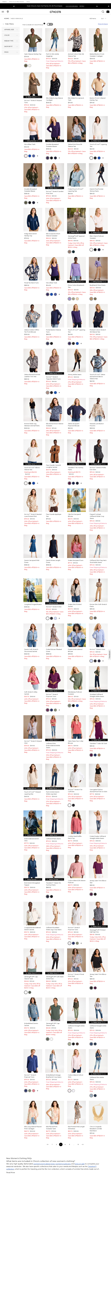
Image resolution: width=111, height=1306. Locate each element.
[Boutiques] (8, 11)
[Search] (103, 11)
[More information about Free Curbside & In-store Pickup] (44, 23)
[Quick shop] (37, 156)
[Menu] (3, 11)
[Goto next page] (82, 1144)
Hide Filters (9, 24)
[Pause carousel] (108, 6)
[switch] (50, 24)
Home (6, 18)
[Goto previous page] (48, 1144)
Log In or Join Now (72, 6)
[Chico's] (55, 12)
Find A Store (103, 24)
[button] (108, 11)
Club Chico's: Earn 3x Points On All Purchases (44, 6)
